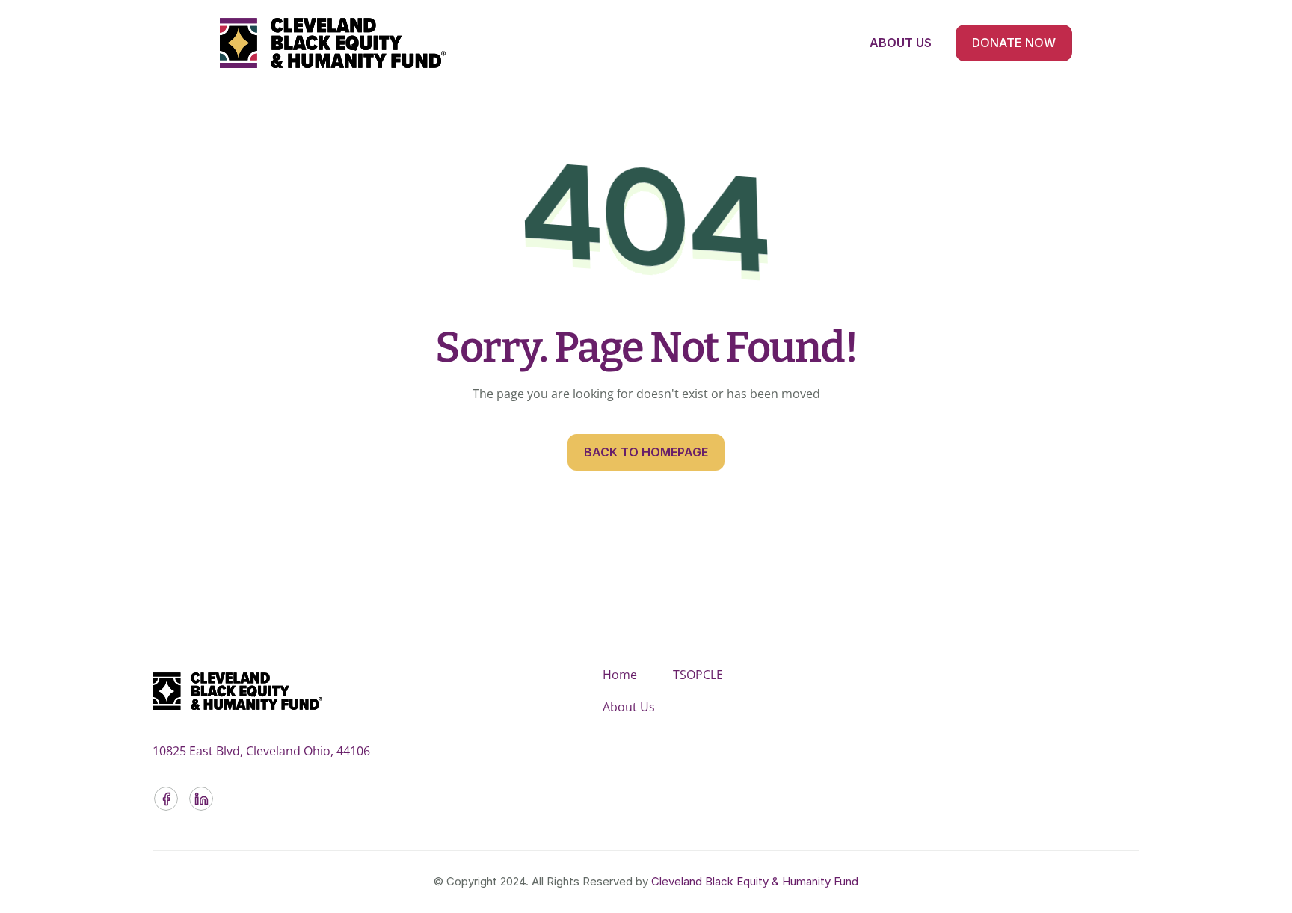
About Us (629, 707)
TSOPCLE (698, 674)
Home (620, 674)
